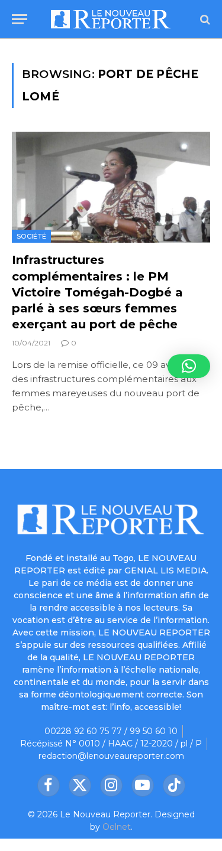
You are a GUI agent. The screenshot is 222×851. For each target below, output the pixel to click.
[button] (189, 366)
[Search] (204, 19)
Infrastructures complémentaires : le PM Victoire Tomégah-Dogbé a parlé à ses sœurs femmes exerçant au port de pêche (97, 292)
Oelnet (116, 826)
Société (31, 236)
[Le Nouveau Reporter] (111, 19)
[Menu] (19, 19)
